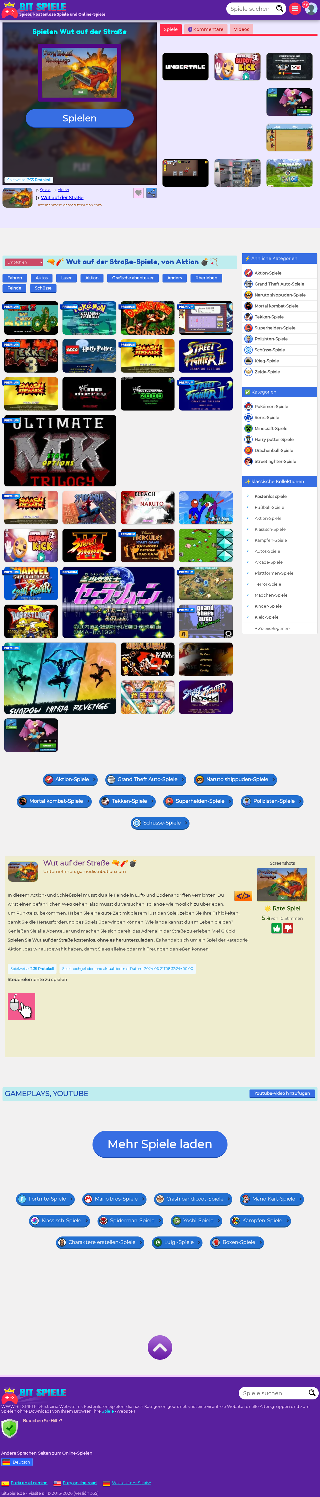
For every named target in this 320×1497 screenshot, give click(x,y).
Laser (66, 277)
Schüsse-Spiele (270, 350)
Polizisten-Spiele (271, 339)
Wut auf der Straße (131, 1483)
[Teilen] (151, 193)
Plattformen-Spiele (274, 573)
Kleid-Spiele (266, 617)
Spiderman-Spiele (132, 1221)
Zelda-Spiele (267, 372)
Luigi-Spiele (179, 1242)
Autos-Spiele (267, 551)
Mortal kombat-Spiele (276, 306)
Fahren (15, 277)
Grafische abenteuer (133, 277)
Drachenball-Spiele (274, 450)
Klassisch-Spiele (270, 529)
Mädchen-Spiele (271, 595)
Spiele (171, 29)
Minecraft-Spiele (271, 428)
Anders (175, 277)
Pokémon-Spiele (271, 406)
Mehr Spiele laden (160, 1144)
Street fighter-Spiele (275, 461)
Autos (42, 277)
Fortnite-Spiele (47, 1199)
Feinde (14, 288)
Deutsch (21, 1462)
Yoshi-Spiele (198, 1221)
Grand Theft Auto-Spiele (279, 284)
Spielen (80, 118)
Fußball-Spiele (269, 507)
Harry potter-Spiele (274, 439)
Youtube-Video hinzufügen (282, 1093)
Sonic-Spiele (267, 417)
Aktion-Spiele (268, 273)
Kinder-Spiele (268, 606)
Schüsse (43, 288)
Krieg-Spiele (267, 361)
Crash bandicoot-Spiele (195, 1199)
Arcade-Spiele (269, 562)
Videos (241, 29)
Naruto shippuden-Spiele (280, 295)
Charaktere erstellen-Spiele (102, 1242)
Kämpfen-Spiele (271, 540)
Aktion (92, 277)
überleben (206, 277)
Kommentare (207, 29)
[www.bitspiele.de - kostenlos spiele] (35, 1395)
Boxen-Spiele (238, 1242)
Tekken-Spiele (269, 317)
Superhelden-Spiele (275, 328)
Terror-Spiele (268, 584)
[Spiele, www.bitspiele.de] (35, 10)
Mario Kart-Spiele (273, 1199)
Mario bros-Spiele (116, 1199)
